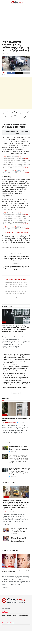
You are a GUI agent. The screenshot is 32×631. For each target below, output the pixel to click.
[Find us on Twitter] (3, 626)
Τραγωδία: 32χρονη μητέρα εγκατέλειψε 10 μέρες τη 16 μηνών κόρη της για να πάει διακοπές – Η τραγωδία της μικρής (16, 361)
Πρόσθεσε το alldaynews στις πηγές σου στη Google (17, 132)
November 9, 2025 (24, 173)
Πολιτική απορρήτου (23, 615)
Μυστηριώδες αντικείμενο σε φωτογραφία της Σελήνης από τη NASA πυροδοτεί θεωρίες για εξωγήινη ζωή (15, 370)
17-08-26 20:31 (21, 422)
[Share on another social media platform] (26, 73)
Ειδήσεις (6, 496)
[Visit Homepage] (17, 2)
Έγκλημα (22, 247)
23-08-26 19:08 (14, 543)
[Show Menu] (2, 2)
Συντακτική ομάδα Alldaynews (16, 279)
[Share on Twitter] (19, 73)
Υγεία (4, 322)
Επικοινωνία (4, 617)
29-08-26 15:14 (11, 511)
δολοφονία (15, 247)
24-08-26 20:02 (14, 533)
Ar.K (5, 511)
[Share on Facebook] (11, 73)
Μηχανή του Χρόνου (8, 566)
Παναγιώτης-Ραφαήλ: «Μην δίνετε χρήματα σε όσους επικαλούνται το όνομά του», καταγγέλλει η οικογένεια (19, 448)
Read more (6, 349)
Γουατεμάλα (8, 247)
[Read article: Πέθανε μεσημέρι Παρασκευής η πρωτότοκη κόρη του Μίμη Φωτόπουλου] (16, 561)
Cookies (15, 615)
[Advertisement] (16, 22)
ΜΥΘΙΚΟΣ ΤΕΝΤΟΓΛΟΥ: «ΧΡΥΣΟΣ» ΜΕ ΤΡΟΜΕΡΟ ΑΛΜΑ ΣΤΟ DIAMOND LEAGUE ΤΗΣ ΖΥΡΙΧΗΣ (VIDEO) (15, 387)
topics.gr (8, 608)
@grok (26, 158)
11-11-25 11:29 (5, 53)
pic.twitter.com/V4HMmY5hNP (20, 168)
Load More (16, 393)
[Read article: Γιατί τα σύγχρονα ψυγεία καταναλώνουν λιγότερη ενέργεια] (16, 409)
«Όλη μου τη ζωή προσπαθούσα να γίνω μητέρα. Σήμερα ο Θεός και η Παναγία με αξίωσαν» (19, 530)
